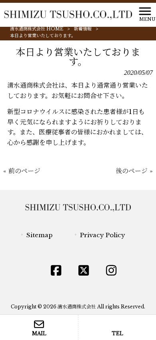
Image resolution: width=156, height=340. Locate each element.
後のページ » (134, 171)
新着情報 (83, 29)
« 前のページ (21, 171)
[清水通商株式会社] (68, 15)
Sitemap (39, 235)
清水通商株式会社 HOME (36, 29)
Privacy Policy (102, 235)
